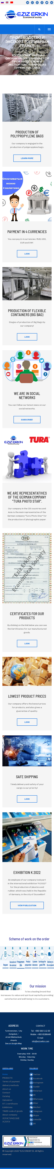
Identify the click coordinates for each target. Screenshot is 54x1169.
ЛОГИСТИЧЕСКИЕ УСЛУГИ (11, 1120)
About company (9, 1115)
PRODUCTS (7, 1078)
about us (6, 1089)
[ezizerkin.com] (27, 15)
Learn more (27, 158)
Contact (6, 1093)
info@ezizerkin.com (40, 1041)
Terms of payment (11, 1081)
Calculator (7, 1100)
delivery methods (10, 1085)
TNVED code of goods (12, 1111)
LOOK (27, 253)
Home (5, 1074)
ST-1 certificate (10, 1104)
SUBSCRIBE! (27, 419)
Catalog (6, 1096)
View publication (27, 905)
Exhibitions (7, 1107)
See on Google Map (13, 1043)
